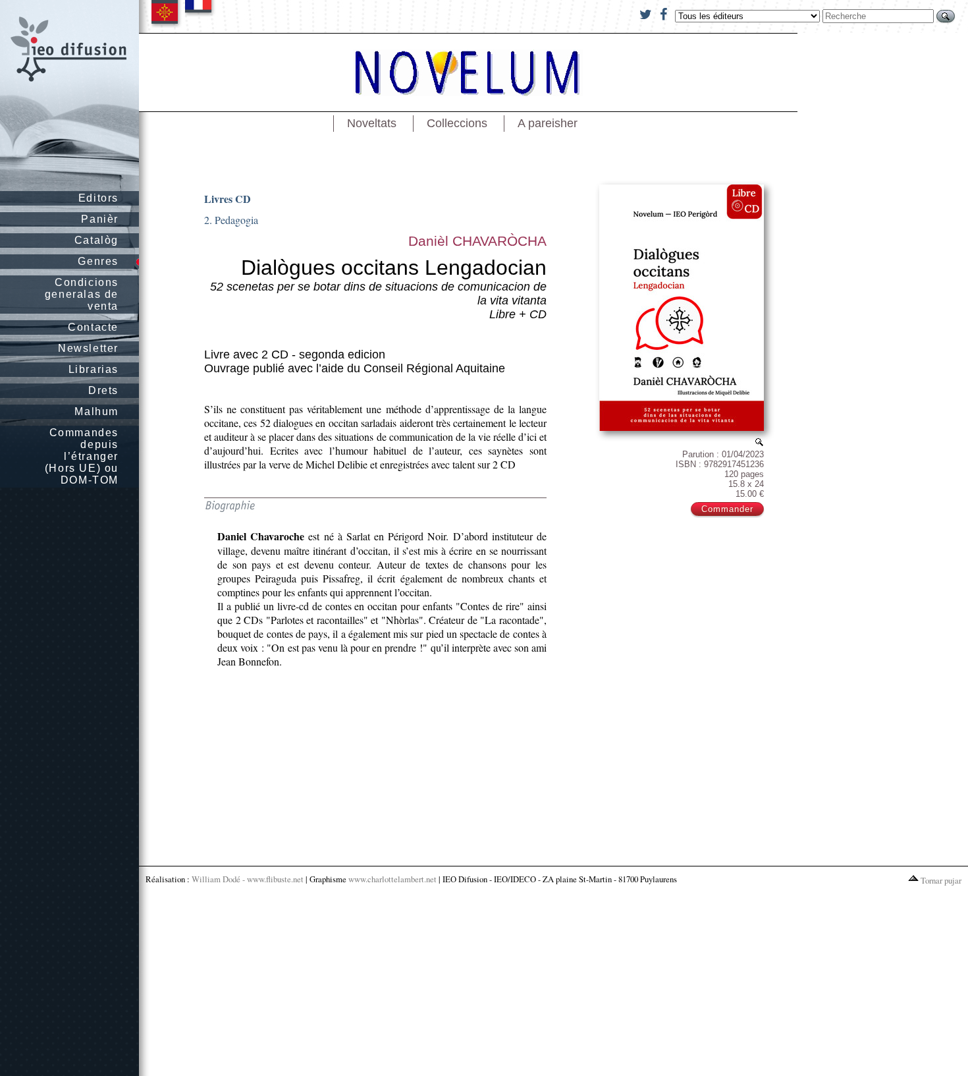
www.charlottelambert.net (392, 879)
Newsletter (88, 348)
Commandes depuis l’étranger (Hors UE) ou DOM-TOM (82, 456)
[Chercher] (945, 16)
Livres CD (227, 198)
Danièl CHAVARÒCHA (477, 240)
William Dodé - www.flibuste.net (248, 879)
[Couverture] (759, 442)
